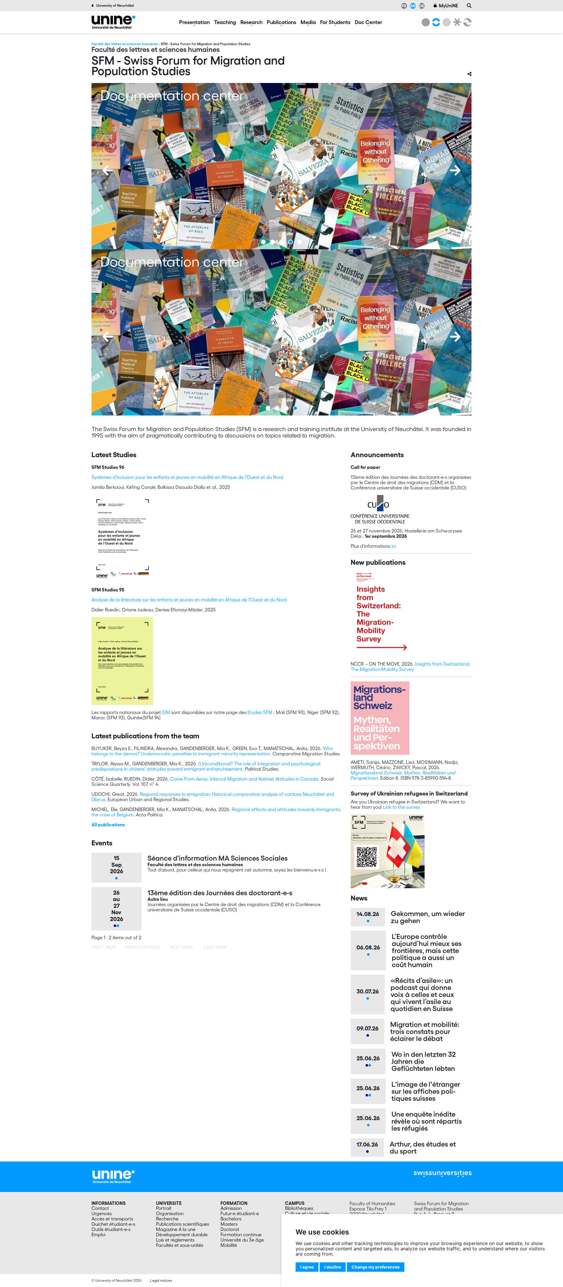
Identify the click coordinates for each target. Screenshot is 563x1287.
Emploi (98, 1234)
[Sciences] (445, 22)
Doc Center (368, 22)
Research (251, 22)
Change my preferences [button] (376, 1266)
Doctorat (230, 1229)
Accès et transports (112, 1218)
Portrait (164, 1208)
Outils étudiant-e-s (110, 1229)
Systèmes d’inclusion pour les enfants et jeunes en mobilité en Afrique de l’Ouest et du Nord (187, 477)
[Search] (469, 5)
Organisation (170, 1213)
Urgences (101, 1213)
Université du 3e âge (242, 1239)
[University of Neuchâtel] (426, 22)
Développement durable (182, 1234)
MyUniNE (448, 5)
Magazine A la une (176, 1229)
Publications (281, 22)
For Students (335, 22)
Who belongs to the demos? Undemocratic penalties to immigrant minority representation (212, 751)
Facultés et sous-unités (179, 1245)
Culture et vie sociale (307, 1213)
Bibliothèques (299, 1208)
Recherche (167, 1218)
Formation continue (241, 1234)
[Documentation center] (281, 166)
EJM (166, 712)
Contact (100, 1208)
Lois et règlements (175, 1239)
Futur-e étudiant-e (240, 1213)
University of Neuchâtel (115, 5)
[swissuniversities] (443, 1173)
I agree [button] (307, 1266)
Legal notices (161, 1280)
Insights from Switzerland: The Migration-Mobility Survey (410, 666)
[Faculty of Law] (456, 22)
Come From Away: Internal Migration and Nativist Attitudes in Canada (244, 778)
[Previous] (107, 170)
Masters (229, 1224)
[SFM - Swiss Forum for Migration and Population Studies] (113, 22)
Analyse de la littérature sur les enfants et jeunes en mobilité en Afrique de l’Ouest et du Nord (189, 599)
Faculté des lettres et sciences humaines (124, 44)
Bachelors (231, 1218)
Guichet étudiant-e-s (113, 1224)
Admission (231, 1208)
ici (393, 546)
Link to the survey (401, 807)
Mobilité (229, 1245)
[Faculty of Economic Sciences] (466, 22)
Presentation (194, 22)
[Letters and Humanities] (435, 22)
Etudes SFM (259, 712)
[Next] (455, 170)
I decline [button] (332, 1266)
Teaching (225, 22)
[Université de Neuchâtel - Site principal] (113, 1176)
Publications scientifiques (182, 1224)
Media (308, 22)
